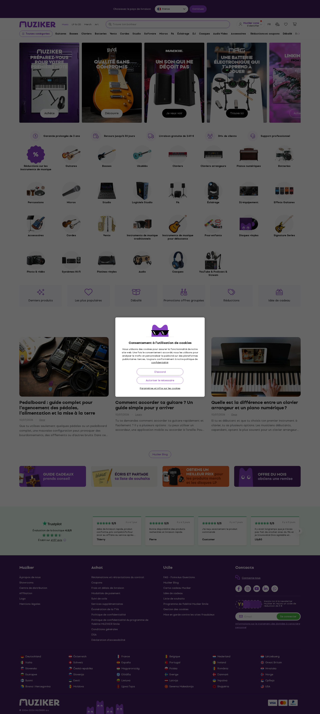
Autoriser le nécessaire (160, 380)
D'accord (160, 372)
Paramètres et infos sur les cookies (160, 388)
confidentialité (159, 362)
